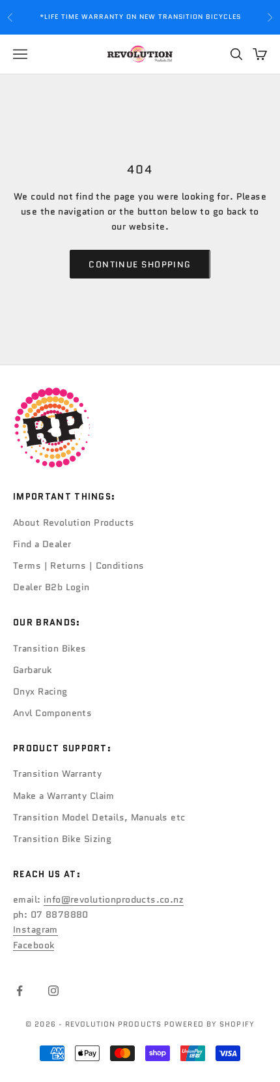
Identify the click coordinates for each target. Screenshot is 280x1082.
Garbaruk (32, 669)
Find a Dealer (42, 543)
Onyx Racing (40, 691)
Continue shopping (140, 264)
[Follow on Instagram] (53, 990)
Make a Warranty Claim (64, 795)
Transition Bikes (50, 648)
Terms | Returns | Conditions (79, 565)
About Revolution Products (74, 522)
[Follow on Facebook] (19, 990)
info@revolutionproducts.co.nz (114, 899)
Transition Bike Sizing (62, 838)
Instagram (35, 929)
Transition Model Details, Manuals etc (99, 817)
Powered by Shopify (209, 1024)
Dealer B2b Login (51, 587)
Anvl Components (52, 712)
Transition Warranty (57, 773)
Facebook (33, 945)
